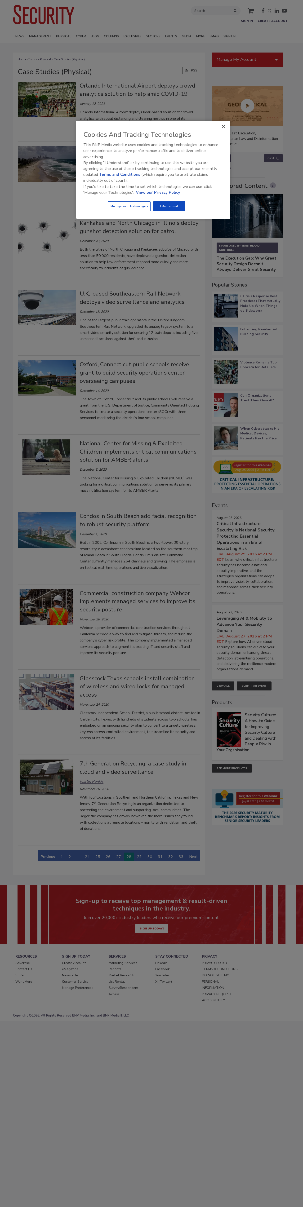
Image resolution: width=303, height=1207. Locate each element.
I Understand (169, 206)
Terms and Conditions (119, 174)
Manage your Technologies (129, 206)
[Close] (223, 126)
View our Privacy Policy (158, 192)
